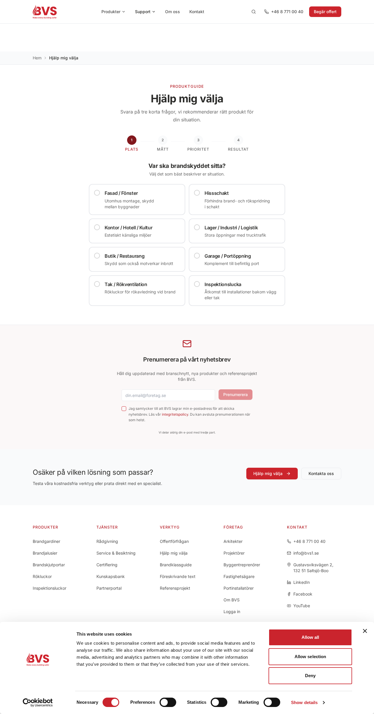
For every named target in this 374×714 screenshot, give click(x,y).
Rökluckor (42, 576)
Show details (304, 702)
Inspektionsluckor (49, 588)
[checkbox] (124, 408)
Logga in (232, 611)
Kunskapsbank (110, 576)
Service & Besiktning (116, 552)
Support (142, 11)
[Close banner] (365, 631)
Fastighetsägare (239, 576)
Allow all (310, 637)
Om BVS (232, 599)
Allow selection (310, 656)
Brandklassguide (176, 564)
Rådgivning (107, 541)
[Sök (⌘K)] (253, 11)
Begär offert (325, 11)
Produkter (110, 11)
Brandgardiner (46, 541)
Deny (310, 675)
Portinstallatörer (239, 588)
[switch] (168, 702)
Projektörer (234, 552)
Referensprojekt (175, 588)
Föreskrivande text (177, 576)
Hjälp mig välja (268, 473)
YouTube (301, 605)
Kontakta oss (321, 473)
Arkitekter (233, 541)
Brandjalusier (45, 552)
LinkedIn (301, 582)
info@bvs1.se (306, 552)
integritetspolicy (175, 414)
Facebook (302, 593)
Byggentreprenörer (242, 564)
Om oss (172, 11)
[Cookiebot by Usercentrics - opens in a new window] (37, 702)
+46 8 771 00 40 (287, 11)
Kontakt (196, 11)
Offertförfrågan (174, 541)
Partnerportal (109, 588)
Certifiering (106, 564)
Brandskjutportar (49, 564)
